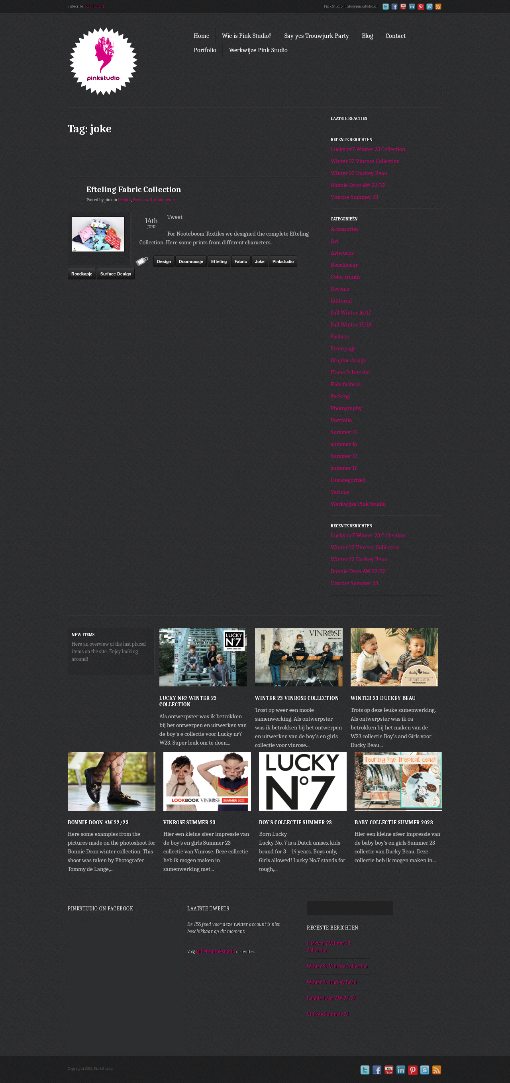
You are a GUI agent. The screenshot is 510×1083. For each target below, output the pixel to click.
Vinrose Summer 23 (354, 196)
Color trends (346, 276)
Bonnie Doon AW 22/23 (358, 185)
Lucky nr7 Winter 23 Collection (368, 149)
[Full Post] (243, 682)
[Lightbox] (235, 682)
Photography (346, 408)
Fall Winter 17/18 (351, 324)
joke (260, 261)
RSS (88, 6)
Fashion (340, 336)
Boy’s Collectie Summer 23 (295, 823)
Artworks (342, 252)
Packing (340, 396)
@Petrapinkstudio (215, 951)
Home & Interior (351, 372)
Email (99, 6)
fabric (241, 261)
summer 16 (344, 444)
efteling (219, 261)
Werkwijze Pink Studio (358, 503)
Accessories (345, 228)
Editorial (341, 300)
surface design (115, 274)
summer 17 (344, 468)
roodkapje (81, 274)
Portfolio (140, 200)
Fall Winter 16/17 (351, 312)
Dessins (124, 200)
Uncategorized (348, 480)
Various (340, 491)
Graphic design (349, 360)
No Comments (162, 200)
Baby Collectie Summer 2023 (394, 823)
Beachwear (344, 264)
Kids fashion (346, 384)
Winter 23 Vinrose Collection (365, 161)
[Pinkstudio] (123, 64)
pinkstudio (283, 261)
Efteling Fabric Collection (133, 189)
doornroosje (191, 261)
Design (164, 261)
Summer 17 (344, 456)
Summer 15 (344, 432)
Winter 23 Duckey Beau (359, 173)
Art (335, 240)
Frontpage (343, 348)
